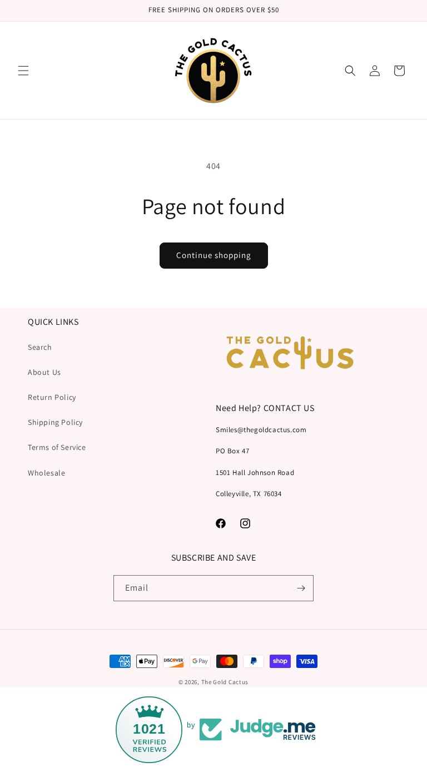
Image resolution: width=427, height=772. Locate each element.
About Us (44, 372)
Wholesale (46, 473)
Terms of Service (57, 447)
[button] (23, 70)
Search (40, 347)
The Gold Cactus (225, 682)
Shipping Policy (55, 422)
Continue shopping (213, 255)
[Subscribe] (301, 588)
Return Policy (52, 397)
